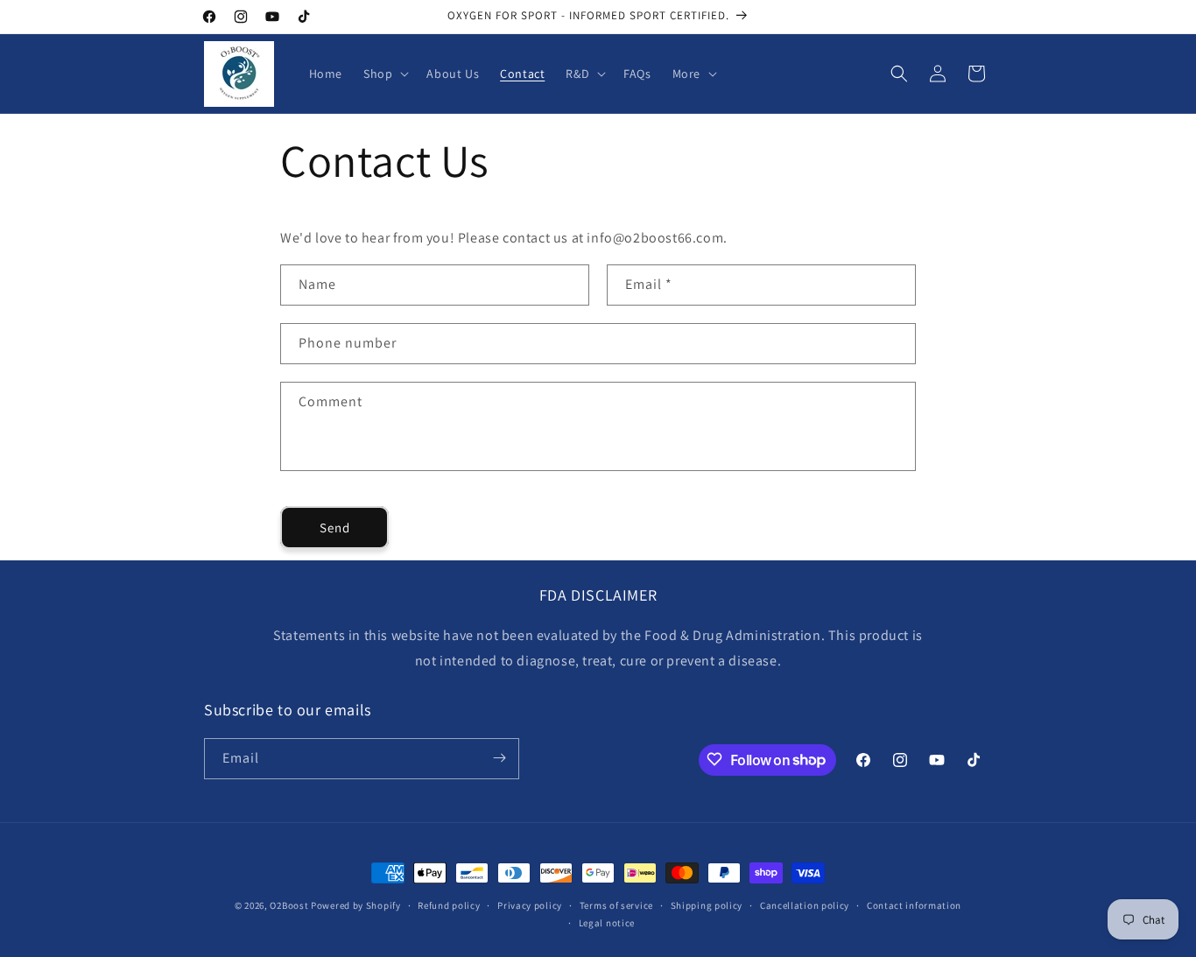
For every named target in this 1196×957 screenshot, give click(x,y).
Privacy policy (529, 905)
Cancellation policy (804, 905)
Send (335, 527)
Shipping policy (707, 905)
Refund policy (449, 905)
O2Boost (289, 905)
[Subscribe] (499, 757)
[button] (384, 73)
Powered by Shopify (356, 905)
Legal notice (607, 923)
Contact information (914, 905)
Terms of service (616, 905)
